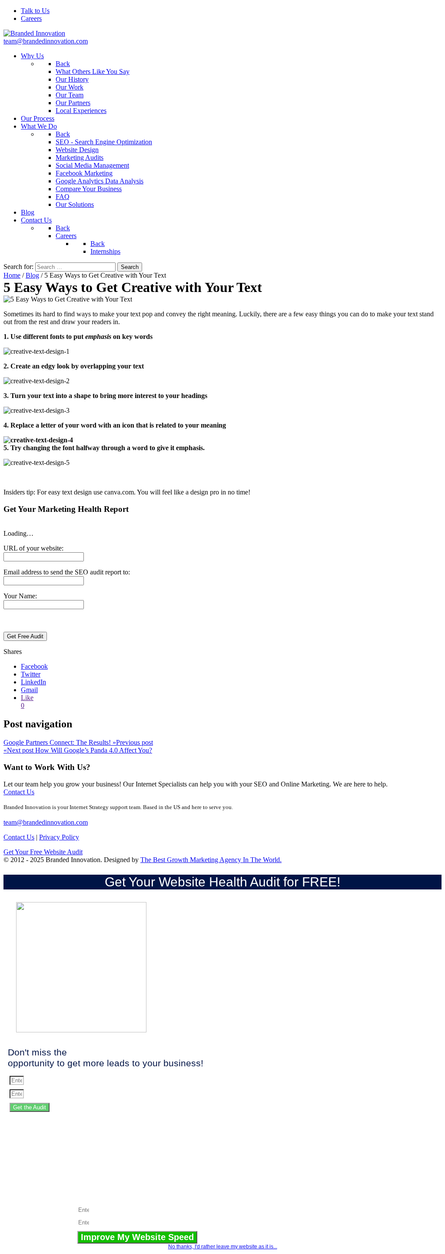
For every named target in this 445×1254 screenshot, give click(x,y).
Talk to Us (35, 10)
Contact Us (18, 792)
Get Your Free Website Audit (43, 852)
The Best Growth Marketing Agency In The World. (211, 859)
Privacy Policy (59, 837)
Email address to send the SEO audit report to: (66, 572)
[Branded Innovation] (34, 33)
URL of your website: (33, 548)
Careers (31, 18)
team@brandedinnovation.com (45, 41)
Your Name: (20, 596)
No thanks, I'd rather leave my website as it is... (222, 1247)
